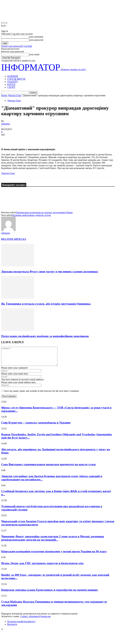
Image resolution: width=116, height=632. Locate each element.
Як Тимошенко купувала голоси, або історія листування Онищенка (46, 303)
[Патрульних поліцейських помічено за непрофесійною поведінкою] (17, 330)
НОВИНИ (12, 76)
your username (36, 36)
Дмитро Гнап (14, 95)
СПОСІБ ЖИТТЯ (16, 79)
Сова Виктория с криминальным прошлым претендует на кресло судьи (48, 464)
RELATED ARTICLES (13, 239)
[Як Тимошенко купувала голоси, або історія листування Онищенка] (17, 298)
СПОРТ (11, 87)
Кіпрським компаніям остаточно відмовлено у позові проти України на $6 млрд (53, 551)
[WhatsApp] (39, 139)
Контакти (12, 624)
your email (34, 54)
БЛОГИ (11, 84)
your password (36, 40)
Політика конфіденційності (21, 621)
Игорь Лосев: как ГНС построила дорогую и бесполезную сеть (42, 563)
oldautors (5, 123)
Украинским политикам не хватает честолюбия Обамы (44, 212)
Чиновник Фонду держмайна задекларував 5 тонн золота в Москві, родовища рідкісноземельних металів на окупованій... (52, 538)
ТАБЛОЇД (12, 81)
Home (4, 95)
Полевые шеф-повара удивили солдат (31, 215)
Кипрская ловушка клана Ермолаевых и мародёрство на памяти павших (49, 589)
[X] (17, 139)
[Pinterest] (28, 139)
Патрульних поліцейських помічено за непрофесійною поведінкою (45, 336)
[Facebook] (6, 139)
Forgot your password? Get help (16, 46)
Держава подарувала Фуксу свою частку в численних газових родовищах (49, 271)
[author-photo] (8, 230)
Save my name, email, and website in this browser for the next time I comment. (41, 391)
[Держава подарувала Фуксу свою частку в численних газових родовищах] (17, 265)
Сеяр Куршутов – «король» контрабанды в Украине (35, 422)
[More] (50, 139)
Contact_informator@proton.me (35, 616)
